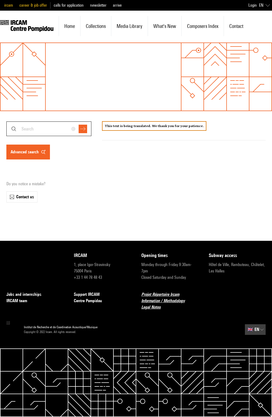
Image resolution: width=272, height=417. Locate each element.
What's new (164, 26)
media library (129, 26)
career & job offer (33, 5)
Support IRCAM (87, 294)
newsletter (98, 5)
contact (236, 26)
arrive (117, 5)
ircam (8, 5)
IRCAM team (16, 300)
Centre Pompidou (88, 300)
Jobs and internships (23, 294)
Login (252, 5)
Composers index (202, 26)
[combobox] (48, 128)
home (69, 26)
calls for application (69, 5)
